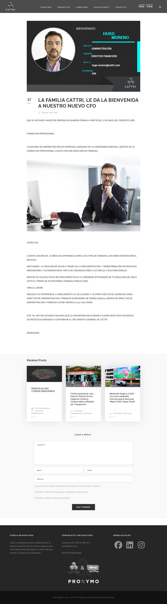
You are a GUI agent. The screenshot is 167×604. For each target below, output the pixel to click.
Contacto (120, 7)
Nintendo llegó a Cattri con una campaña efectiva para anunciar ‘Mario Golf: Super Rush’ (122, 397)
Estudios (117, 413)
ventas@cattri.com (69, 546)
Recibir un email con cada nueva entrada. (53, 498)
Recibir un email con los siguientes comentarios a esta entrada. (62, 492)
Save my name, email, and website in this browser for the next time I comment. (68, 486)
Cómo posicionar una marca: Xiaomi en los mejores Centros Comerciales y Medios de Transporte (82, 399)
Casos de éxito (101, 7)
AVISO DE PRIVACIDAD (71, 553)
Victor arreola (42, 408)
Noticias (53, 113)
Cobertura (82, 7)
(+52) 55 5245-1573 (82, 542)
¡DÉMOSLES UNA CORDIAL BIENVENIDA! (43, 389)
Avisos (45, 113)
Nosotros (46, 7)
